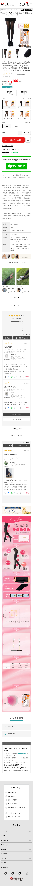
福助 (8, 292)
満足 (18, 12)
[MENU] (31, 3)
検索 (22, 9)
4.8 (23, 315)
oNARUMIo (11, 288)
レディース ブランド (10, 12)
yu (22, 288)
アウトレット (4, 845)
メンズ (3, 836)
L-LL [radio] (16, 126)
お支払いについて (13, 803)
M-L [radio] (7, 126)
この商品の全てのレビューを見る (16, 429)
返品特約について (7, 146)
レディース (4, 831)
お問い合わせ (4, 867)
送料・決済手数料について (15, 800)
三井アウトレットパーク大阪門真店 (11, 290)
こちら (23, 762)
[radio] (9, 104)
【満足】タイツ (24, 12)
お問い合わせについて (14, 817)
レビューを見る (21, 74)
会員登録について (13, 792)
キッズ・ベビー (5, 840)
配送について (11, 796)
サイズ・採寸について (14, 813)
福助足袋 (3, 849)
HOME (1, 12)
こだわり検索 (28, 9)
